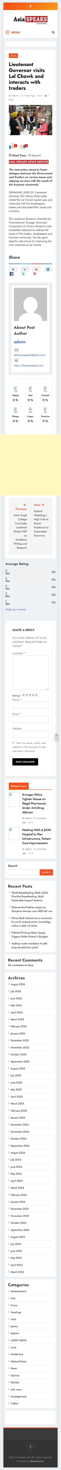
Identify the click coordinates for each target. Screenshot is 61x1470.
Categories (14, 1415)
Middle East (17, 1354)
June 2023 (16, 1251)
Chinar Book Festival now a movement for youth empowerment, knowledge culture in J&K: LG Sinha (32, 922)
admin (15, 95)
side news (16, 1389)
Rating (16, 696)
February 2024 (19, 1195)
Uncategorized (18, 1396)
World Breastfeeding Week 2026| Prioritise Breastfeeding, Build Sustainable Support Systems (30, 896)
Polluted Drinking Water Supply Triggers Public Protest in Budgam (30, 934)
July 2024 (16, 1160)
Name (17, 700)
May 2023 (16, 1258)
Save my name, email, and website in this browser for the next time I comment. (29, 747)
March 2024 (17, 1188)
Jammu (14, 1326)
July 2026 (16, 991)
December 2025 (20, 1040)
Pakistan (15, 1382)
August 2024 (18, 1153)
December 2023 (20, 1209)
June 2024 (16, 1167)
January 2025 (18, 1118)
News (14, 1368)
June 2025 (16, 1082)
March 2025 (17, 1103)
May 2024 (16, 1174)
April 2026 (17, 1012)
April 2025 (17, 1097)
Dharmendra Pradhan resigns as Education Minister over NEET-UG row (32, 909)
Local (13, 55)
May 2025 (16, 1089)
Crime (14, 1305)
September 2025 (20, 1061)
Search (12, 866)
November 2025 (20, 1047)
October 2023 (18, 1223)
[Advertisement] (30, 464)
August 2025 (18, 1068)
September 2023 (20, 1230)
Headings (16, 1312)
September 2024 (20, 1146)
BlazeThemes (37, 1461)
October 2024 (18, 1139)
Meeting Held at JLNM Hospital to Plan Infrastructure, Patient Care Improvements (36, 836)
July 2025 (16, 1075)
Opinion (15, 1375)
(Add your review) (15, 609)
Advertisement (18, 1291)
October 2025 (18, 1054)
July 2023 (16, 1244)
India (13, 1319)
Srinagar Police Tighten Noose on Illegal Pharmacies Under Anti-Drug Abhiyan (34, 803)
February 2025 (19, 1111)
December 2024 (20, 1124)
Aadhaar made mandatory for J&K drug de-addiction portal (29, 945)
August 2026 (18, 984)
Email (16, 714)
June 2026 (16, 998)
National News (18, 1361)
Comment (19, 653)
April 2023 (17, 1265)
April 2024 (17, 1181)
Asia (13, 1298)
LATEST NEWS (18, 1340)
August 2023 (18, 1237)
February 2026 (19, 1026)
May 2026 (16, 1005)
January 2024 (18, 1202)
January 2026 (18, 1033)
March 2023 (17, 1272)
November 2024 (20, 1132)
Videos (14, 1403)
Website (17, 728)
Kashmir (15, 1333)
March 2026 (17, 1019)
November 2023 (20, 1216)
